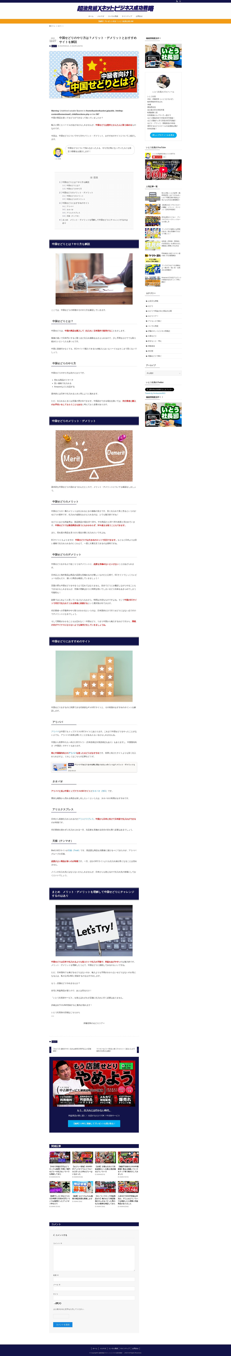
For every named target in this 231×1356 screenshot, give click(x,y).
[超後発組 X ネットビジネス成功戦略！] (115, 9)
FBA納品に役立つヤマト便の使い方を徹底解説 (171, 255)
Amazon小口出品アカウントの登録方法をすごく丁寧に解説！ (171, 280)
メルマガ (103, 1348)
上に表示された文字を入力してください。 (69, 1309)
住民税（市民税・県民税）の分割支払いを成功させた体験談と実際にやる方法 (171, 243)
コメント (57, 1243)
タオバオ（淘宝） (100, 791)
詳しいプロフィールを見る (163, 135)
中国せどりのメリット (75, 196)
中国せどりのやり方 (74, 189)
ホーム (95, 1348)
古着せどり (152, 336)
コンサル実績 (153, 326)
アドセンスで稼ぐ (155, 321)
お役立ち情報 (153, 301)
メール (56, 1285)
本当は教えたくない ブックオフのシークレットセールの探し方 (171, 219)
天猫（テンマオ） (73, 216)
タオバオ (70, 210)
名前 (56, 1275)
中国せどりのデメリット (76, 199)
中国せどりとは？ (73, 185)
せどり (54, 46)
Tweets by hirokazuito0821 (155, 393)
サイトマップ (125, 1348)
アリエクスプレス (73, 213)
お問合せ (135, 1348)
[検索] (180, 1)
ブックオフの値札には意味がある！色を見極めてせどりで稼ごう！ (171, 231)
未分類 (150, 351)
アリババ (70, 206)
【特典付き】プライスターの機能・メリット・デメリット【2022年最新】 (171, 207)
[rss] (177, 1)
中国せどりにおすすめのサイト (75, 203)
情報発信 (151, 346)
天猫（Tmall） (74, 850)
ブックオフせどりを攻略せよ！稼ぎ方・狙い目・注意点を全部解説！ (171, 268)
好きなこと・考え (155, 341)
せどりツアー (153, 316)
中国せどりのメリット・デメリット (77, 193)
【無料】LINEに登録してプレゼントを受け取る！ (94, 1124)
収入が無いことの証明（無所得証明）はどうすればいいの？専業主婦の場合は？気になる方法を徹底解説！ (171, 196)
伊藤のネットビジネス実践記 (159, 331)
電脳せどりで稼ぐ (155, 356)
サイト (55, 1294)
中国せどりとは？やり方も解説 (75, 182)
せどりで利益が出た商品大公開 (160, 311)
